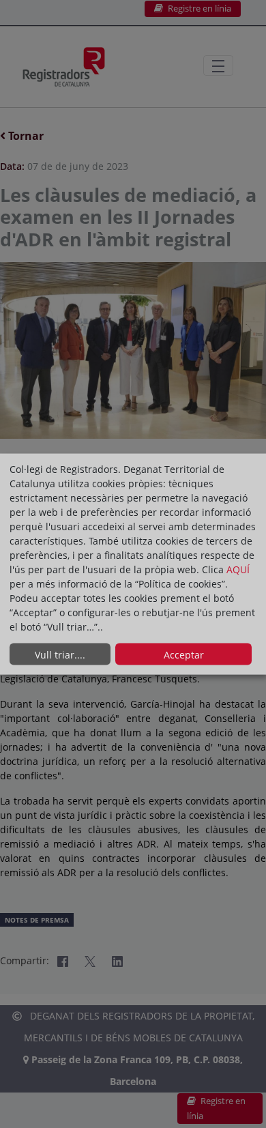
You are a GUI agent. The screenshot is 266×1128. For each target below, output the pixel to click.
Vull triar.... (60, 654)
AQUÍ (238, 569)
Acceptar (184, 654)
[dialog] (133, 564)
